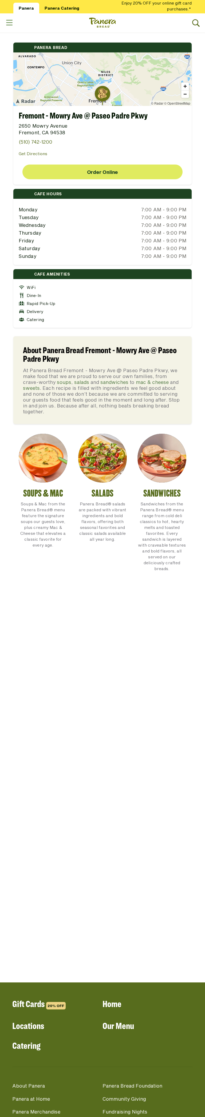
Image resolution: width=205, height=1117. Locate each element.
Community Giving (124, 1099)
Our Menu (118, 1025)
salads (81, 382)
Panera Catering (62, 8)
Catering (26, 1045)
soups (64, 382)
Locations (28, 1025)
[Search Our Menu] (196, 23)
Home (111, 1003)
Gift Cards (38, 1003)
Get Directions (33, 153)
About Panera (28, 1086)
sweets (31, 388)
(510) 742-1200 (35, 142)
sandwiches (114, 382)
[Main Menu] (9, 23)
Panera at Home (31, 1099)
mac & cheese (152, 382)
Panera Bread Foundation (132, 1086)
